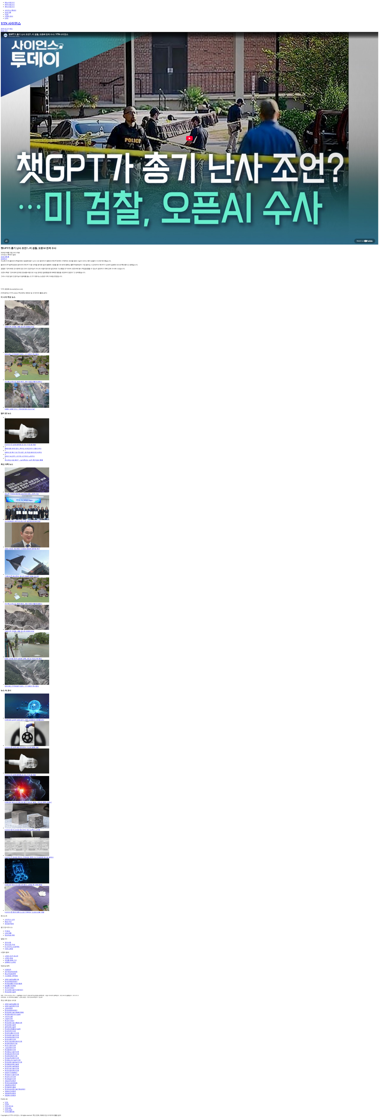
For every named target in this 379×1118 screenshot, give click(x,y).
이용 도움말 (9, 949)
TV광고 (7, 931)
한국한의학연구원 (11, 1043)
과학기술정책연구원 (12, 1006)
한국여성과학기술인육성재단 (15, 1089)
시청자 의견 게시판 (11, 956)
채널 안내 (8, 921)
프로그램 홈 (5, 257)
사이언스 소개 (10, 919)
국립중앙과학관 (10, 1085)
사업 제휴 (8, 933)
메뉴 (11, 29)
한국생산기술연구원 (12, 1074)
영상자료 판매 (10, 935)
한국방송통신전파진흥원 (13, 983)
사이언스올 (9, 1016)
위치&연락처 (9, 924)
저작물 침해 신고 (11, 960)
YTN (6, 1102)
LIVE (6, 18)
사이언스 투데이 (10, 10)
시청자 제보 (9, 958)
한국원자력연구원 (11, 1056)
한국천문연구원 (10, 1031)
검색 (2, 29)
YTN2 (7, 1104)
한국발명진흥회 (10, 1087)
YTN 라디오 (9, 1106)
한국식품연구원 (10, 1039)
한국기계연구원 (10, 1045)
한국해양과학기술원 (12, 1064)
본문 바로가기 (10, 4)
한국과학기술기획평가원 (13, 1023)
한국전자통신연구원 (12, 1033)
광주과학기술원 (10, 1027)
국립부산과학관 (10, 1095)
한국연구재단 (9, 988)
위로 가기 (4, 31)
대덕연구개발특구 (11, 1072)
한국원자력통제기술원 (13, 1029)
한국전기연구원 (10, 1077)
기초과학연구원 (10, 1048)
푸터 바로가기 (10, 7)
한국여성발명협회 (11, 1083)
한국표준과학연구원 (12, 1058)
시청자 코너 (9, 16)
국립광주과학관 (10, 1093)
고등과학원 (9, 1008)
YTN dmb (8, 1108)
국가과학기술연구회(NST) (14, 990)
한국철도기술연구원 (12, 1052)
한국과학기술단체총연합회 (14, 1012)
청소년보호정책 (10, 974)
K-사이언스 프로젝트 (12, 946)
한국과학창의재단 (11, 981)
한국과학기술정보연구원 (13, 1062)
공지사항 (8, 942)
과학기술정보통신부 (12, 979)
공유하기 (4, 259)
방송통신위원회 (10, 986)
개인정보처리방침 (11, 971)
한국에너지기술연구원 (13, 1060)
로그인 (6, 29)
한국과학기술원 (10, 992)
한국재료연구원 (10, 1079)
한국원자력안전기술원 (13, 1014)
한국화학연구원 (10, 1050)
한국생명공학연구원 (12, 1037)
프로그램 (8, 12)
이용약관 (8, 969)
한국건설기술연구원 (12, 1068)
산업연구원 (9, 1018)
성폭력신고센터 (10, 962)
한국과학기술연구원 (12, 1035)
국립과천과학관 (10, 1081)
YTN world (8, 1110)
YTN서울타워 (9, 1111)
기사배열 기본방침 (11, 976)
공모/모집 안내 (10, 944)
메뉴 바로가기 (10, 2)
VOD (6, 14)
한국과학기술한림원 (12, 1066)
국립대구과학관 (10, 1091)
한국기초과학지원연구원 (13, 1041)
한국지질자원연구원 (12, 1070)
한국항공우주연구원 (12, 1054)
